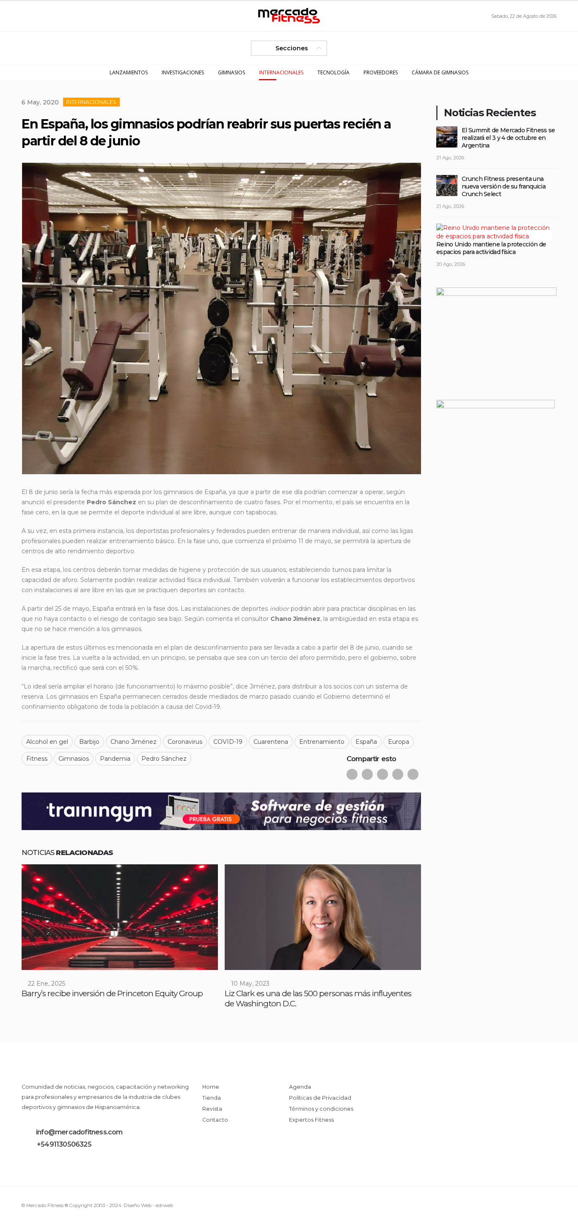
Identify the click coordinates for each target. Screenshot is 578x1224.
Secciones (291, 48)
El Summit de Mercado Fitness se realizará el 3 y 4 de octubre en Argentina (508, 137)
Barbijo (89, 742)
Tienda (211, 1098)
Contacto (215, 1120)
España (366, 742)
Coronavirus (185, 742)
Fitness (36, 758)
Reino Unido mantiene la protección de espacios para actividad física (491, 248)
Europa (398, 742)
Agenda (300, 1087)
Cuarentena (270, 742)
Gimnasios (231, 72)
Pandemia (115, 758)
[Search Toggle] (28, 16)
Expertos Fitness (311, 1120)
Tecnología (333, 72)
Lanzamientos (129, 72)
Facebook (352, 774)
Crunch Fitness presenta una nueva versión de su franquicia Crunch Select (503, 186)
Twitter (367, 774)
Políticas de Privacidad (320, 1098)
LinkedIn (382, 774)
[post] (446, 136)
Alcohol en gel (47, 742)
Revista (212, 1109)
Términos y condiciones (321, 1109)
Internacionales (281, 72)
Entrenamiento (321, 742)
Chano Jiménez (133, 742)
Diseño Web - (148, 1205)
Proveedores (380, 72)
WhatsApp (412, 774)
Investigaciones (183, 72)
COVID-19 (227, 742)
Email (397, 774)
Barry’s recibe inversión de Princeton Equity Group (112, 993)
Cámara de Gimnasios (440, 72)
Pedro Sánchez (164, 758)
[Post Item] (120, 917)
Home (210, 1087)
